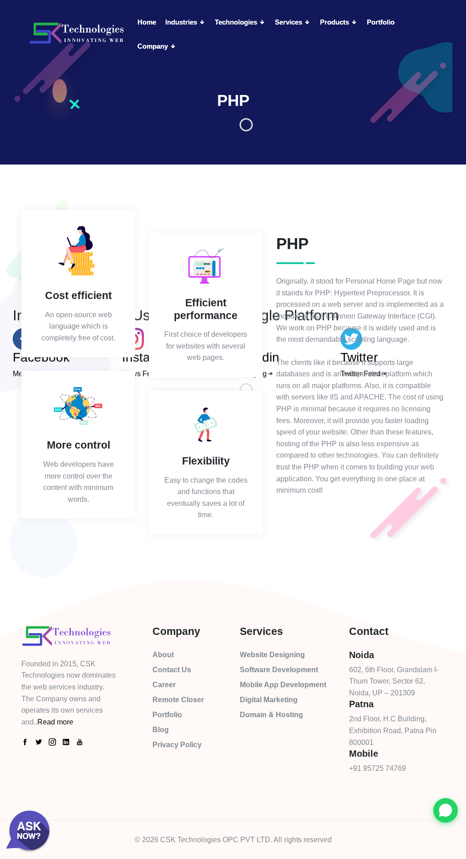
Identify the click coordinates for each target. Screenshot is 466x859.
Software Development (279, 670)
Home (146, 22)
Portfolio (381, 22)
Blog (160, 730)
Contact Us (171, 670)
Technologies (237, 22)
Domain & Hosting (271, 715)
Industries (182, 22)
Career (164, 685)
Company (153, 46)
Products (335, 22)
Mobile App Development (283, 685)
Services (289, 22)
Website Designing (272, 655)
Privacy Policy (177, 745)
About (163, 655)
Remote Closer (178, 700)
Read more (55, 722)
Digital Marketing (269, 700)
